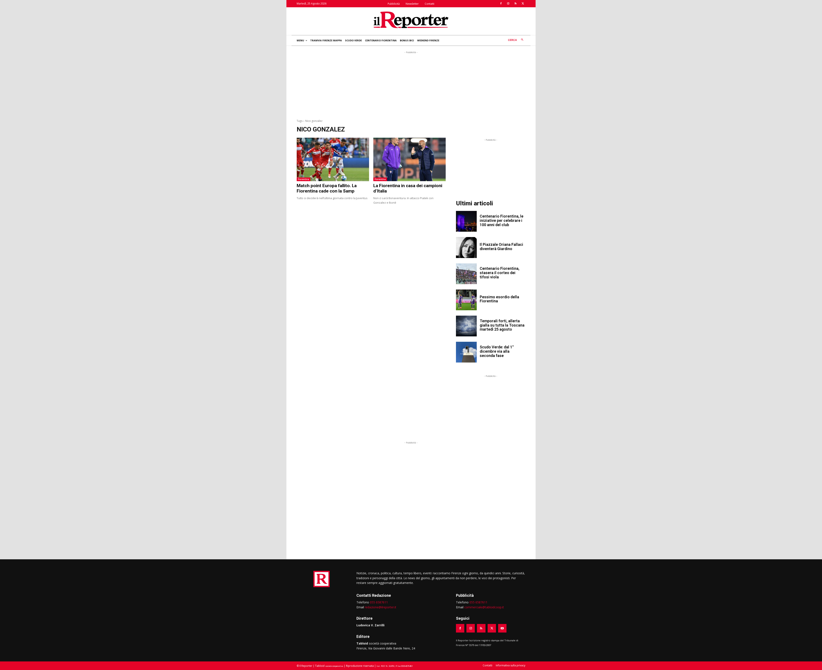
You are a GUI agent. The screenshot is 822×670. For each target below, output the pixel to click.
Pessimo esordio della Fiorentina (499, 299)
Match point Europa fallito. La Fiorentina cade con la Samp (327, 188)
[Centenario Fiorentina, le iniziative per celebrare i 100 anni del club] (466, 221)
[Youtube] (502, 628)
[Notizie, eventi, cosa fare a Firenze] (411, 19)
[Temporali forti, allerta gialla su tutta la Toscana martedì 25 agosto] (466, 326)
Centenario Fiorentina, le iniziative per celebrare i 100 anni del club (501, 220)
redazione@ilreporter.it (380, 607)
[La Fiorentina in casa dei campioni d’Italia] (409, 159)
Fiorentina (303, 179)
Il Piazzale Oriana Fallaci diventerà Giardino (501, 246)
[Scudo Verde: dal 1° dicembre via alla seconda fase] (466, 352)
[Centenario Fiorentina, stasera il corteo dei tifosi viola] (466, 273)
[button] (516, 40)
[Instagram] (508, 3)
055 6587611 (379, 602)
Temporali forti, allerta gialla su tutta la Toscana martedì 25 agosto (502, 325)
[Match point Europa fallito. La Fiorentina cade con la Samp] (333, 159)
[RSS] (515, 3)
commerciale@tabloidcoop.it (484, 607)
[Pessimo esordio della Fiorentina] (466, 299)
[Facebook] (500, 3)
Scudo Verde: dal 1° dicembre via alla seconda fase (497, 351)
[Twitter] (522, 3)
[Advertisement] (411, 85)
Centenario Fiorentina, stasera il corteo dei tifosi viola (499, 272)
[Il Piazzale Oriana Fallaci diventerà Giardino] (466, 247)
